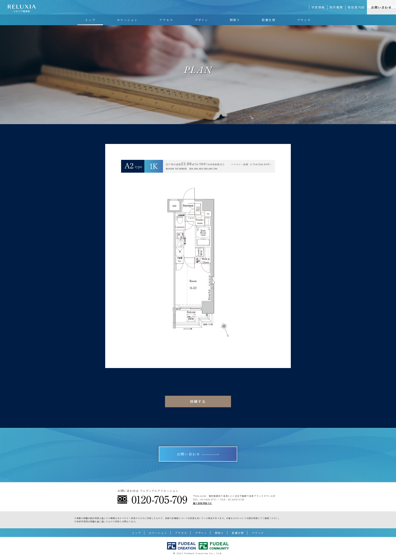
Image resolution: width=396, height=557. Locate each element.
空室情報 (318, 7)
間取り (235, 20)
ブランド (304, 20)
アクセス (166, 20)
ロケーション (127, 20)
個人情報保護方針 (202, 503)
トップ (90, 20)
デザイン (201, 20)
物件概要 (336, 7)
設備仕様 (269, 20)
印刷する (198, 401)
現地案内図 (356, 7)
